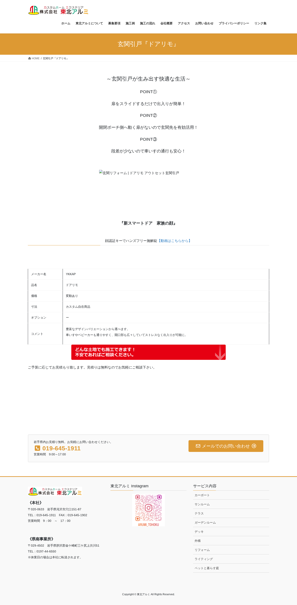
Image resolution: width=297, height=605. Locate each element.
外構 (198, 540)
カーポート (202, 495)
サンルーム (202, 504)
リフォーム (202, 550)
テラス (199, 513)
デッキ (199, 531)
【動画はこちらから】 (174, 241)
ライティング (204, 559)
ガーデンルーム (205, 522)
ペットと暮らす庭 (207, 568)
